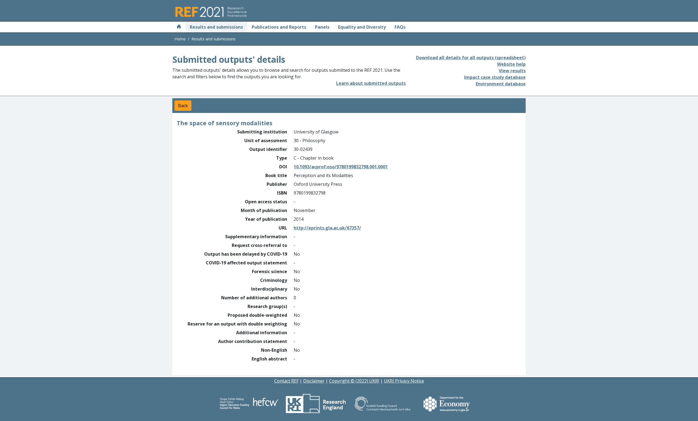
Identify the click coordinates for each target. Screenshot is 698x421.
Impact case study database (495, 77)
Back (183, 106)
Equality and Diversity (362, 27)
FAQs (400, 27)
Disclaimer (313, 381)
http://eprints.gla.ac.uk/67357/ (327, 228)
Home (180, 38)
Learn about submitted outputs (371, 83)
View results (512, 71)
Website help (511, 64)
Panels (322, 27)
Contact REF (286, 381)
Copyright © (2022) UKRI (354, 381)
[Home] (178, 27)
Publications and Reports (279, 27)
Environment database (501, 84)
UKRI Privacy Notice (404, 381)
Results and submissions (216, 27)
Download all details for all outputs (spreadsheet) (471, 58)
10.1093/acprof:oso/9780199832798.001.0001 (341, 167)
